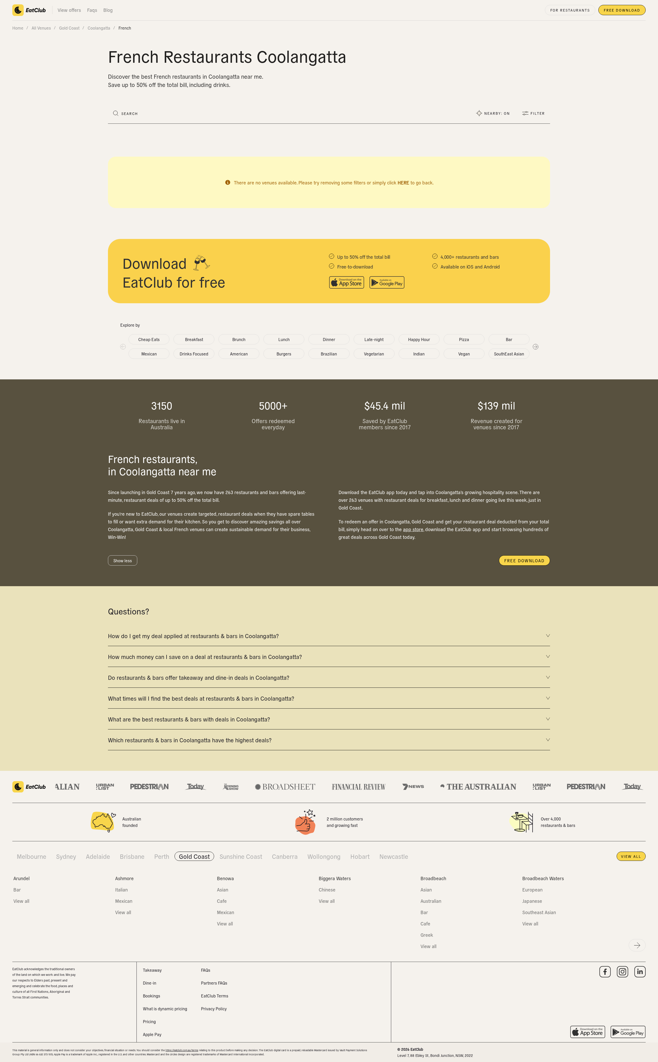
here (403, 182)
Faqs (92, 10)
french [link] (124, 27)
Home (17, 27)
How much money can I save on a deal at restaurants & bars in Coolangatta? (205, 656)
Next (535, 346)
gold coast (69, 27)
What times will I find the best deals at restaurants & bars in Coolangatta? (201, 698)
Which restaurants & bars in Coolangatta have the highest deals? (189, 739)
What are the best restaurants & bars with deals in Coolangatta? (189, 718)
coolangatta (99, 27)
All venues (41, 27)
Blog (108, 10)
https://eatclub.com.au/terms (182, 1050)
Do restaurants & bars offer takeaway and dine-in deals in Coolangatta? (198, 677)
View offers (69, 10)
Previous (122, 346)
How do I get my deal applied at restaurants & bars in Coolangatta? (193, 635)
